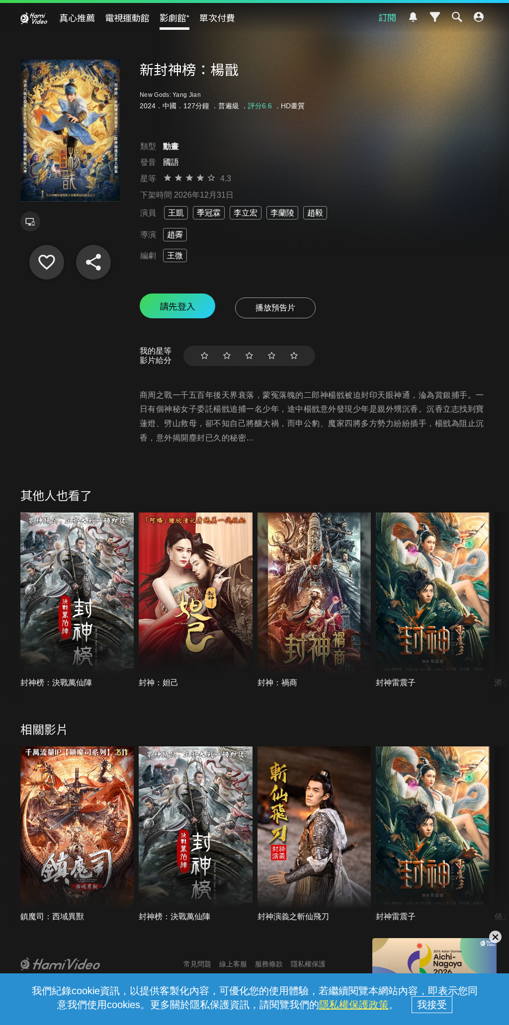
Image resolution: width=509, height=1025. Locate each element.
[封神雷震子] (433, 600)
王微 (175, 255)
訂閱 (387, 16)
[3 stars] (249, 356)
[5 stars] (294, 356)
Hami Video (33, 18)
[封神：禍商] (314, 600)
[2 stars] (227, 356)
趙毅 (315, 213)
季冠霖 (209, 213)
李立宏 (245, 213)
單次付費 (217, 17)
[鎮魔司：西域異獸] (77, 834)
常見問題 (197, 964)
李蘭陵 (282, 213)
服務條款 (269, 964)
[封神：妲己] (196, 600)
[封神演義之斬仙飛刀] (314, 834)
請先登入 (177, 305)
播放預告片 (275, 307)
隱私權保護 (308, 964)
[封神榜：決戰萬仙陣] (77, 600)
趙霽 (175, 234)
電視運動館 (127, 17)
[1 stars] (204, 356)
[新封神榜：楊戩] (46, 262)
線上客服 (233, 964)
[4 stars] (271, 356)
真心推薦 (77, 17)
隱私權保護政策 (354, 1004)
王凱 (176, 213)
